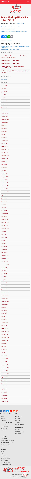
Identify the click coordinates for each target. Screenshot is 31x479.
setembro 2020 (5, 301)
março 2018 (4, 392)
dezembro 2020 (5, 292)
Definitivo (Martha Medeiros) (8, 29)
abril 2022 (4, 243)
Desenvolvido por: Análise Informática (20, 474)
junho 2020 (4, 310)
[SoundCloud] (13, 411)
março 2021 (4, 283)
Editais (3, 447)
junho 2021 (4, 273)
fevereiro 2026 (5, 104)
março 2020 (4, 319)
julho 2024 (4, 161)
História (17, 429)
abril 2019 (4, 352)
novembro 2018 (5, 367)
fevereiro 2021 (5, 286)
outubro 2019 (5, 334)
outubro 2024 (5, 152)
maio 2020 (4, 313)
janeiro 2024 (4, 179)
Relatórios (4, 456)
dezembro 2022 (5, 219)
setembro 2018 (5, 374)
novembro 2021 (5, 258)
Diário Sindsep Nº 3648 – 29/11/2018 (10, 49)
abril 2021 (4, 280)
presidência (4, 438)
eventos (3, 420)
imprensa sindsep (20, 23)
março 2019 (4, 355)
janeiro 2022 (4, 252)
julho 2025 (4, 125)
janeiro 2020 (4, 325)
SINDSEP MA (5, 2)
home (2, 416)
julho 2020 (4, 307)
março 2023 (4, 210)
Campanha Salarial (6, 464)
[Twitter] (7, 411)
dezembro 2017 (5, 401)
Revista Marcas (19, 424)
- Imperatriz (4, 426)
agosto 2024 (5, 158)
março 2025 (4, 137)
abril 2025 (4, 134)
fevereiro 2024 (5, 176)
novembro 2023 (5, 185)
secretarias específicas (7, 440)
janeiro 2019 (4, 361)
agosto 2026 (5, 85)
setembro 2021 (5, 264)
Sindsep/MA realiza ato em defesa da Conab (12, 26)
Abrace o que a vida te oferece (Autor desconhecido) (14, 31)
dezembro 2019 (5, 328)
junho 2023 (4, 201)
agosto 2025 (5, 122)
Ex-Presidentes (19, 431)
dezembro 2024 (5, 146)
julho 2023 (4, 198)
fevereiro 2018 (5, 395)
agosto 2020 (5, 304)
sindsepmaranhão (4, 79)
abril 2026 (4, 98)
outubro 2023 (5, 189)
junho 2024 (4, 164)
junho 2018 (4, 383)
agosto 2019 (5, 340)
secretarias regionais (7, 442)
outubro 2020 (5, 298)
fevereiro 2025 (5, 140)
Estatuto (18, 433)
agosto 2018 (5, 377)
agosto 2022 (5, 231)
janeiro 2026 (4, 107)
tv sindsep (18, 422)
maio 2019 (4, 349)
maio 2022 (4, 240)
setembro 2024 (5, 155)
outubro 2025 (5, 116)
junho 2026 (4, 91)
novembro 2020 (5, 295)
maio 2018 (4, 386)
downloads (4, 429)
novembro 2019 (5, 331)
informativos (5, 418)
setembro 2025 (5, 119)
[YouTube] (10, 411)
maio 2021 (4, 276)
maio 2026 (4, 95)
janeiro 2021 (4, 289)
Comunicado (4, 460)
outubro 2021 (5, 261)
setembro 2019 (5, 337)
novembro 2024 (5, 149)
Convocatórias (5, 458)
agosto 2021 (5, 267)
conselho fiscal (5, 445)
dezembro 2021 (5, 255)
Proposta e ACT (5, 462)
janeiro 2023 (4, 216)
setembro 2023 (5, 192)
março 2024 (4, 173)
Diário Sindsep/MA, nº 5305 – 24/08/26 (11, 60)
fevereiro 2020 (5, 322)
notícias (17, 418)
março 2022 (4, 246)
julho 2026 (4, 88)
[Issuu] (16, 411)
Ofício (2, 454)
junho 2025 (4, 128)
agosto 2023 (5, 195)
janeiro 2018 (4, 398)
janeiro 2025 (4, 143)
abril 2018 (4, 389)
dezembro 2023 (5, 182)
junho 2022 (4, 237)
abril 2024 (4, 170)
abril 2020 (4, 316)
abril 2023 (4, 207)
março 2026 (4, 101)
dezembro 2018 (5, 364)
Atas (2, 452)
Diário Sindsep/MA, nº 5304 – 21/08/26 (11, 63)
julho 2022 (4, 234)
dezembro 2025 (5, 110)
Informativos (9, 40)
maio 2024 (4, 167)
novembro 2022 (5, 222)
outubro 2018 (5, 371)
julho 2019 (4, 343)
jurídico (3, 431)
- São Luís (3, 424)
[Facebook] (4, 411)
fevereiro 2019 (5, 358)
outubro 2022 (5, 225)
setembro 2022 (5, 228)
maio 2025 (4, 131)
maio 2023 (4, 204)
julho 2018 (4, 380)
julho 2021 (4, 270)
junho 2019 (4, 346)
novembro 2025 (5, 113)
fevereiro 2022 (5, 249)
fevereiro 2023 (5, 213)
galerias (17, 420)
